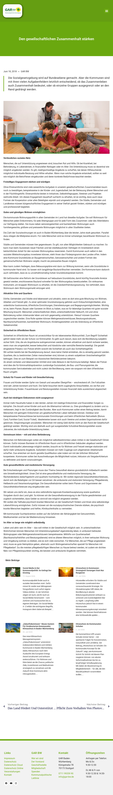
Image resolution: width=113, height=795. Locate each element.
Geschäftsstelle (38, 765)
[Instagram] (16, 783)
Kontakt (8, 775)
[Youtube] (11, 783)
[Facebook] (6, 783)
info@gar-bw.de (66, 776)
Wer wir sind (37, 758)
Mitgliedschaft (38, 768)
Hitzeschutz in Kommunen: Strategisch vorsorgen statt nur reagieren (90, 570)
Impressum (9, 758)
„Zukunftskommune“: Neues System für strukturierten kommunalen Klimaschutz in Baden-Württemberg (38, 626)
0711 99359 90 (66, 773)
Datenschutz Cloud (13, 765)
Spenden (35, 771)
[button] (106, 11)
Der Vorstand (37, 761)
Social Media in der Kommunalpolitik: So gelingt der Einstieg (37, 570)
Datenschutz (10, 761)
